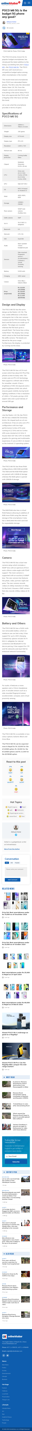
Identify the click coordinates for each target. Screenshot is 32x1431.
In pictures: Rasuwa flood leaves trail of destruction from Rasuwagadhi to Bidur (20, 1084)
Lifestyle (4, 1376)
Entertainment (6, 1373)
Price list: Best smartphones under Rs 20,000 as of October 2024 (15, 943)
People (4, 1423)
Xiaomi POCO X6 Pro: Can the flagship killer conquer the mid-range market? (14, 1065)
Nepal (24, 807)
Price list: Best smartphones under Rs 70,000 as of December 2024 (15, 913)
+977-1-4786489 (23, 1347)
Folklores (4, 1391)
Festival (4, 1388)
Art (3, 1411)
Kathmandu (20, 810)
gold (11, 810)
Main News (5, 1365)
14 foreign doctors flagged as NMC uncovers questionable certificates (11, 1211)
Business (4, 1379)
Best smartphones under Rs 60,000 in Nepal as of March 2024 (16, 1003)
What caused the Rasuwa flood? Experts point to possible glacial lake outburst (21, 1116)
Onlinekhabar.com (11, 1343)
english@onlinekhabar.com (14, 1351)
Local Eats (5, 1394)
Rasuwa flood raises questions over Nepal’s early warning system (10, 1287)
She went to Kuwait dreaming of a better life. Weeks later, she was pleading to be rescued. (11, 1225)
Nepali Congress (12, 807)
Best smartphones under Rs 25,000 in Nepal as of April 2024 (16, 973)
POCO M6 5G (14, 67)
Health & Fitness (7, 1417)
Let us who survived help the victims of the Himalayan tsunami (10, 1180)
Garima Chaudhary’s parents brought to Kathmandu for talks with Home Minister (20, 1127)
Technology (5, 1420)
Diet (3, 1414)
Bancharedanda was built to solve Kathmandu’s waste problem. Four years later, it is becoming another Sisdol (11, 1196)
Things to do (6, 1399)
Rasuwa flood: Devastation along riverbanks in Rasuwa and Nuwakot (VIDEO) (20, 1095)
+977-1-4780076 (11, 1347)
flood (23, 816)
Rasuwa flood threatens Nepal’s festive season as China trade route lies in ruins (11, 1301)
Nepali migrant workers (16, 813)
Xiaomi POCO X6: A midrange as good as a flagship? (15, 1033)
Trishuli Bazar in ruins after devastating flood (21, 1104)
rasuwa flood (13, 816)
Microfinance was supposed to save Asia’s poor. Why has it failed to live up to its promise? (11, 1240)
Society (4, 1370)
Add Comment (12, 880)
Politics (4, 1367)
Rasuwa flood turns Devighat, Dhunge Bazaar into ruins (11, 1316)
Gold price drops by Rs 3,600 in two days (10, 1274)
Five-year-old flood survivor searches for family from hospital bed (10, 1262)
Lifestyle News (6, 1408)
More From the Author (12, 849)
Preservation (6, 1397)
